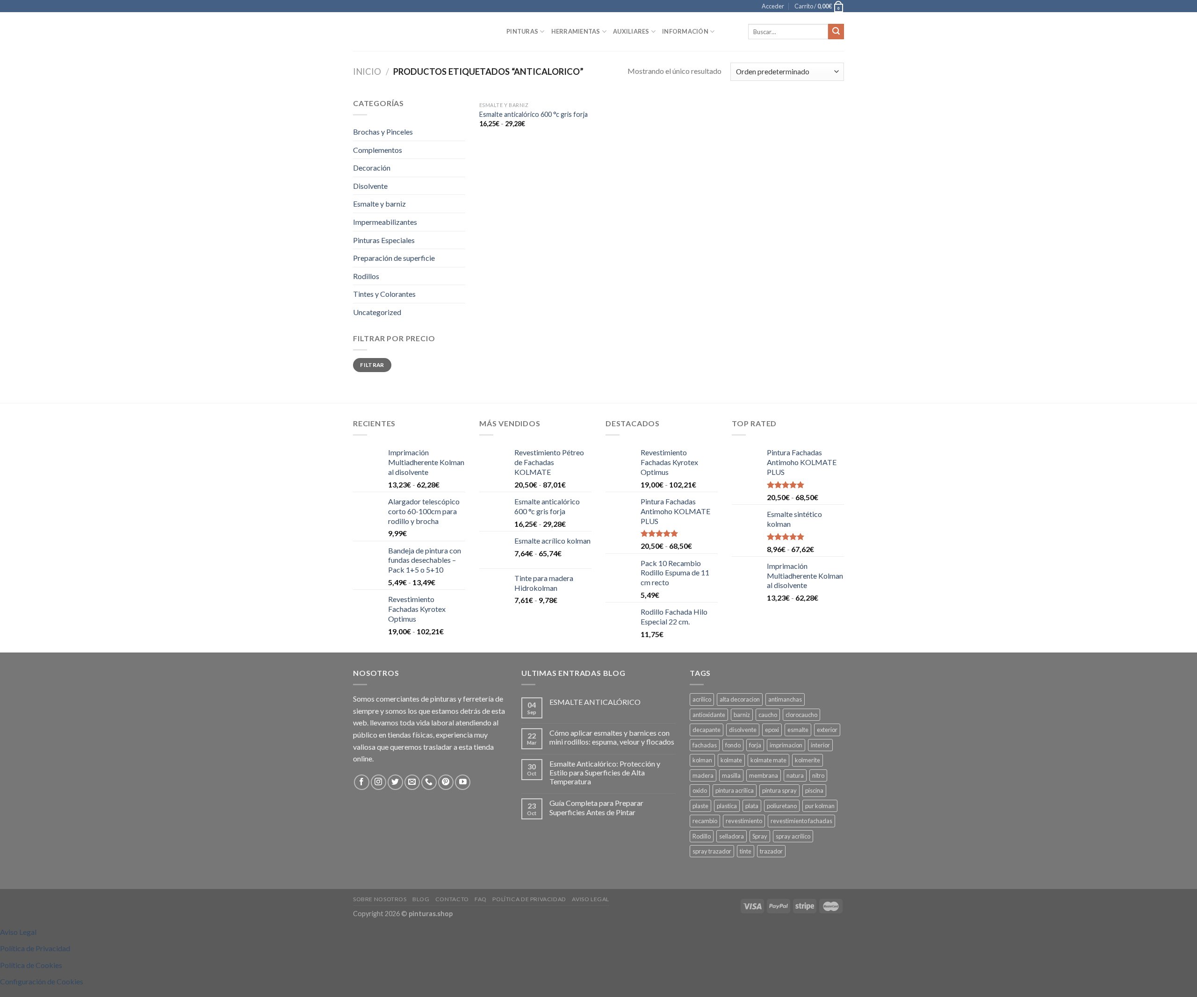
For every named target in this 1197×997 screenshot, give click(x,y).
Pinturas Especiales (384, 240)
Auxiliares (631, 31)
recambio (704, 821)
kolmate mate (768, 760)
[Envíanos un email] (412, 782)
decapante (706, 729)
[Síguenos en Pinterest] (446, 782)
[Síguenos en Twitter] (395, 782)
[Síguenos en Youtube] (462, 782)
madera (703, 775)
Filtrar (372, 364)
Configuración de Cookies (41, 981)
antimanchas (785, 699)
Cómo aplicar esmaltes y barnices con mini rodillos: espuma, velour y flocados (611, 737)
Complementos (377, 149)
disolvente (743, 729)
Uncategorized (377, 312)
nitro (818, 775)
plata (751, 806)
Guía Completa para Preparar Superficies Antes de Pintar (596, 807)
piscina (814, 790)
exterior (827, 729)
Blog (420, 899)
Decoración (371, 167)
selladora (731, 836)
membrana (763, 775)
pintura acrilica (734, 790)
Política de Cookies (31, 965)
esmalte (797, 729)
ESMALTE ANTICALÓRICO (595, 701)
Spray (759, 836)
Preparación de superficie (394, 257)
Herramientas (575, 31)
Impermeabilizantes (385, 221)
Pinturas (522, 31)
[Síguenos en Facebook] (361, 782)
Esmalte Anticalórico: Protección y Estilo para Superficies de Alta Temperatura (604, 772)
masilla (731, 775)
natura (795, 775)
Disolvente (370, 185)
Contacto (452, 899)
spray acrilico (793, 836)
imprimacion (786, 745)
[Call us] (429, 782)
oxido (699, 790)
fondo (733, 745)
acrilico (701, 699)
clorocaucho (801, 714)
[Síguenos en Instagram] (378, 782)
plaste (700, 806)
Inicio (367, 71)
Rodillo (701, 836)
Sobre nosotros (380, 899)
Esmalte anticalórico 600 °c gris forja (533, 114)
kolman (702, 760)
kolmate (731, 760)
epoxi (772, 729)
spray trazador (711, 851)
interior (820, 745)
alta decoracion (740, 699)
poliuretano (782, 806)
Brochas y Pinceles (383, 131)
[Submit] (836, 32)
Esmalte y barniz (379, 203)
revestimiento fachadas (801, 821)
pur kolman (820, 806)
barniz (742, 714)
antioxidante (708, 714)
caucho (767, 714)
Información (685, 31)
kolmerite (807, 760)
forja (755, 745)
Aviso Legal (590, 899)
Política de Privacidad (529, 899)
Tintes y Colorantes (384, 293)
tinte (745, 851)
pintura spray (779, 790)
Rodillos (366, 276)
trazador (771, 851)
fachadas (704, 745)
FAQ (481, 899)
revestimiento (744, 821)
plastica (727, 806)
